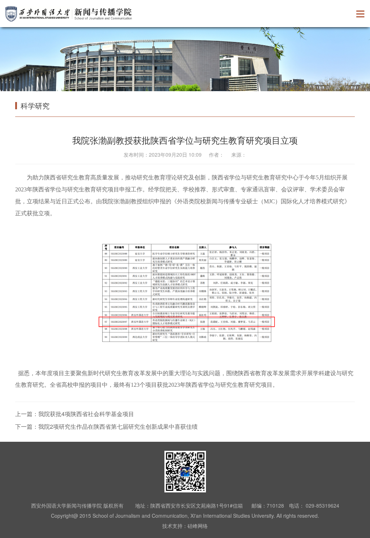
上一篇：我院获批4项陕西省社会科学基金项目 (74, 414)
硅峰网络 (198, 525)
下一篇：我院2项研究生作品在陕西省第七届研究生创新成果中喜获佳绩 (106, 426)
